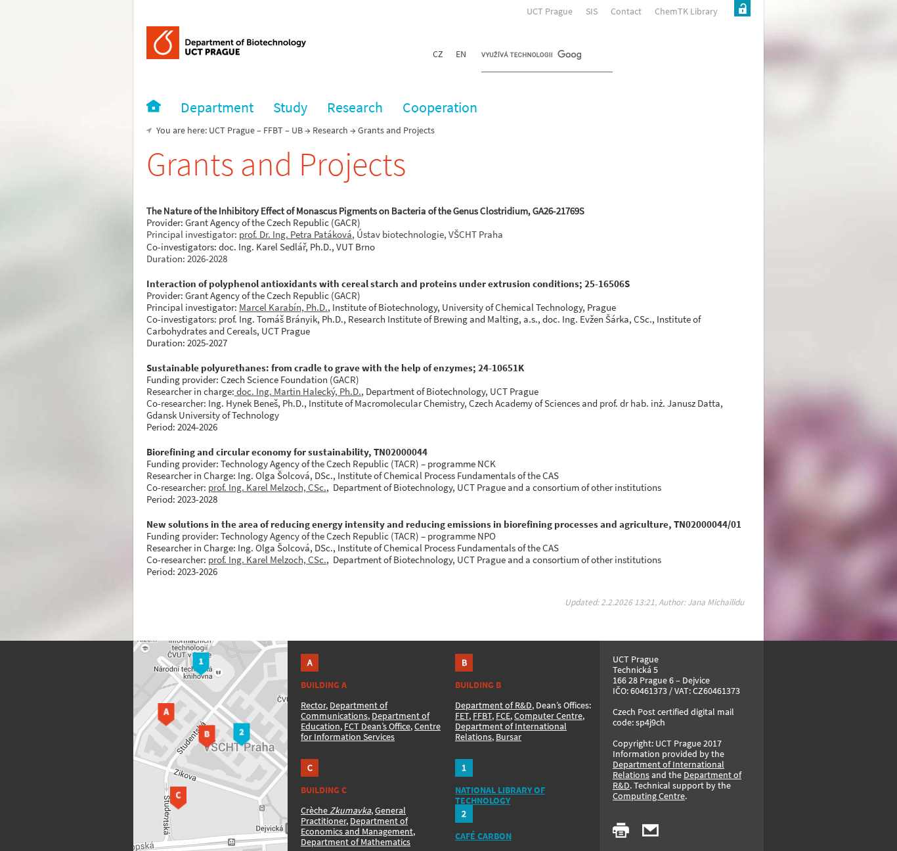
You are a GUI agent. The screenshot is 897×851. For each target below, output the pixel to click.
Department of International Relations (668, 769)
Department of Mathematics (355, 842)
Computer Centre (548, 716)
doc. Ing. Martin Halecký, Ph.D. (297, 391)
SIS (592, 11)
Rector (313, 705)
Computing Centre (649, 796)
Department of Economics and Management (357, 826)
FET (462, 716)
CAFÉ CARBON (483, 836)
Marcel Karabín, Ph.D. (283, 307)
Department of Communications (344, 710)
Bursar (508, 737)
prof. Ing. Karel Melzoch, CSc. (267, 487)
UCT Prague (550, 11)
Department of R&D (493, 705)
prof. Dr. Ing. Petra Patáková (295, 234)
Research (330, 130)
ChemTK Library (686, 11)
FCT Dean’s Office (377, 726)
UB (297, 130)
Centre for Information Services (371, 731)
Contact (626, 11)
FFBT (273, 130)
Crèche (336, 810)
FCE (503, 716)
